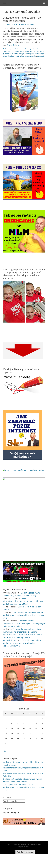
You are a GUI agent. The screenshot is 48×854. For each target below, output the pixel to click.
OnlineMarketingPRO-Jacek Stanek (29, 844)
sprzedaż (40, 51)
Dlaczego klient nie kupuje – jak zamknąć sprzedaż (22, 19)
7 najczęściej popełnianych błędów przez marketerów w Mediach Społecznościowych (23, 643)
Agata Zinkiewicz (10, 634)
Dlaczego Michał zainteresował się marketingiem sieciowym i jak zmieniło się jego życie (23, 615)
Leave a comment (27, 24)
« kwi (5, 751)
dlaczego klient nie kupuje (14, 49)
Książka (22, 598)
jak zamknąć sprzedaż (28, 51)
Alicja (5, 601)
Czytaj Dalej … (13, 45)
